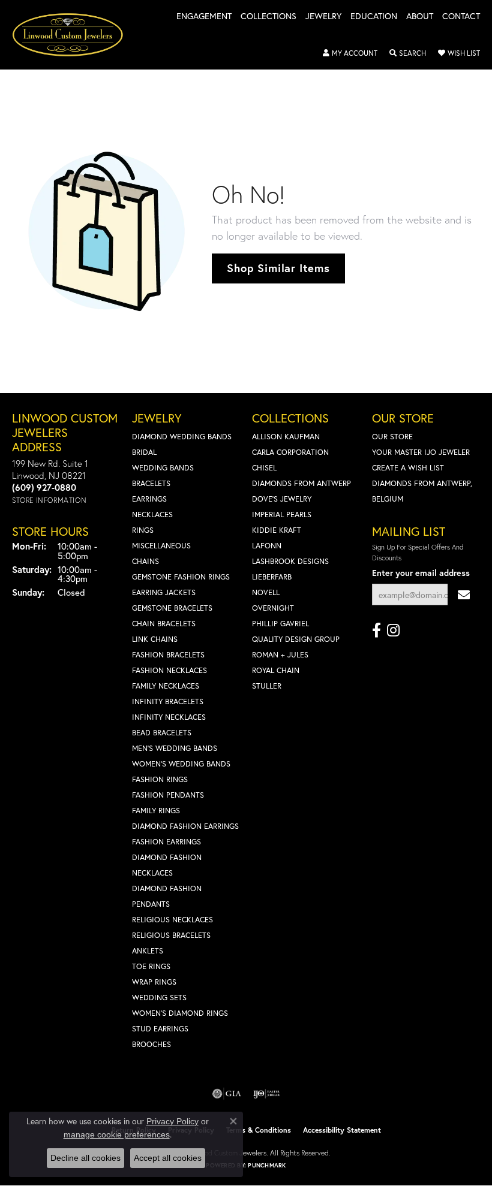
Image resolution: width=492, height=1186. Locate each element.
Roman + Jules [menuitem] (280, 655)
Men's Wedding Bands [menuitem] (174, 748)
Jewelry (323, 17)
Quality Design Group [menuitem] (296, 639)
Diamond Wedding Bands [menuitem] (182, 436)
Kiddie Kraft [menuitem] (276, 530)
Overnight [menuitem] (273, 608)
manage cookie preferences (117, 1134)
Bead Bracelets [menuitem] (161, 733)
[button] (350, 53)
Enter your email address (421, 572)
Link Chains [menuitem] (155, 639)
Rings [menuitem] (143, 530)
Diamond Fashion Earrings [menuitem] (185, 826)
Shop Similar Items (278, 268)
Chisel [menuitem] (264, 468)
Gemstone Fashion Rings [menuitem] (181, 577)
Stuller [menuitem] (266, 686)
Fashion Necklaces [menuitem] (169, 670)
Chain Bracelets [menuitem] (164, 623)
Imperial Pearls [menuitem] (281, 514)
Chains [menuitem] (145, 561)
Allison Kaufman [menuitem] (286, 436)
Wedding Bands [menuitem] (163, 468)
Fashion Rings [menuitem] (160, 779)
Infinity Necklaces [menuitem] (169, 717)
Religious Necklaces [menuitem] (172, 920)
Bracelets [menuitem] (151, 483)
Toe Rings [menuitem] (151, 966)
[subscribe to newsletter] (464, 595)
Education (373, 17)
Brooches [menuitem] (151, 1044)
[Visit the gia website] (226, 1094)
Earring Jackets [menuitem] (164, 592)
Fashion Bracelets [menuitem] (168, 655)
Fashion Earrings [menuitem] (166, 842)
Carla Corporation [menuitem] (290, 452)
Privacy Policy (172, 1121)
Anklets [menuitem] (147, 951)
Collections (268, 17)
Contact (461, 17)
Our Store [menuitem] (392, 436)
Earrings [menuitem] (149, 499)
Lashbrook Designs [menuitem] (290, 561)
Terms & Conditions (258, 1129)
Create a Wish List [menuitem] (408, 468)
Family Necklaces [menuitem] (165, 686)
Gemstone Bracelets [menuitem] (172, 608)
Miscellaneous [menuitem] (161, 546)
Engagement (204, 17)
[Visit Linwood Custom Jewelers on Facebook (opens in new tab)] (376, 630)
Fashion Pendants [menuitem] (168, 795)
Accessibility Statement (342, 1129)
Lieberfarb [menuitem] (272, 577)
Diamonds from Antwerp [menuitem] (301, 483)
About (419, 17)
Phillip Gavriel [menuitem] (280, 623)
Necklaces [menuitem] (152, 514)
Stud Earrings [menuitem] (160, 1029)
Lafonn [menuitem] (266, 546)
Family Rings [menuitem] (156, 810)
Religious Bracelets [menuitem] (171, 935)
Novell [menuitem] (266, 592)
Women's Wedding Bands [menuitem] (181, 764)
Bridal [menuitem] (144, 452)
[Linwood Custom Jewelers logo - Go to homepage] (74, 35)
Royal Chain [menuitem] (275, 670)
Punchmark (267, 1165)
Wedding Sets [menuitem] (159, 997)
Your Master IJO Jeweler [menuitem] (421, 452)
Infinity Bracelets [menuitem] (167, 701)
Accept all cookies (168, 1158)
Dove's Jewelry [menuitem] (281, 499)
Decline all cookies (85, 1158)
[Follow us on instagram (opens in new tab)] (393, 630)
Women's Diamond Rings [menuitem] (180, 1013)
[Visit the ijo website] (266, 1094)
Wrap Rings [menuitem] (154, 982)
